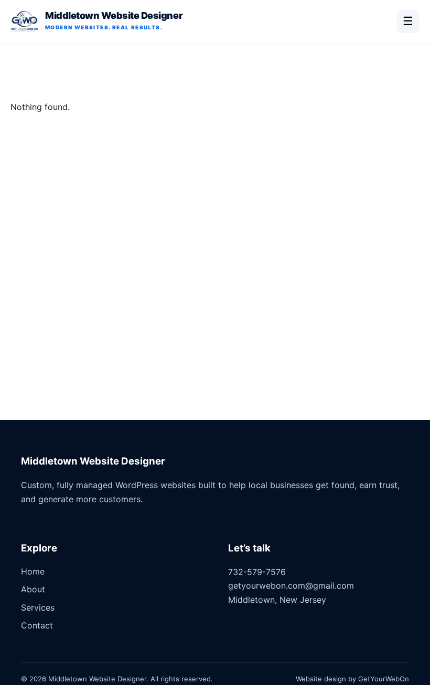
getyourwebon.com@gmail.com (291, 585)
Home (33, 571)
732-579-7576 (257, 572)
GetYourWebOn (383, 679)
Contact (37, 625)
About (33, 589)
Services (38, 607)
